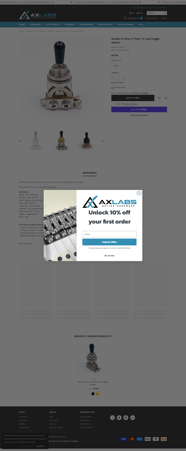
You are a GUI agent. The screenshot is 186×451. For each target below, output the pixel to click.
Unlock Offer (109, 242)
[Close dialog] (139, 193)
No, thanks (110, 255)
